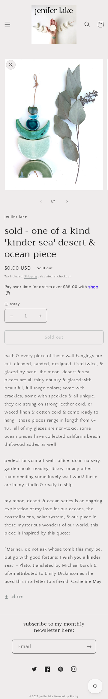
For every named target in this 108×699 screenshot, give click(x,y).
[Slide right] (67, 201)
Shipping (30, 276)
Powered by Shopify (66, 696)
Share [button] (17, 596)
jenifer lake (46, 696)
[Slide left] (40, 201)
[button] (7, 24)
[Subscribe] (89, 647)
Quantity (12, 304)
